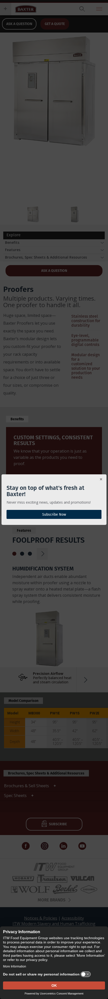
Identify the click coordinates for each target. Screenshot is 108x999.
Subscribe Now (54, 514)
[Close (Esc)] (100, 479)
